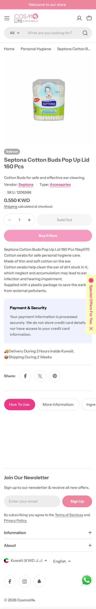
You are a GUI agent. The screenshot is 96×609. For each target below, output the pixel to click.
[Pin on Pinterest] (55, 376)
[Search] (85, 33)
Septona (25, 184)
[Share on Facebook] (25, 376)
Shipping (10, 206)
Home (9, 48)
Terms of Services (69, 515)
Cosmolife (26, 600)
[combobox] (48, 33)
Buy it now (48, 235)
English (59, 561)
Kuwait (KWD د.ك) (26, 560)
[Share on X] (40, 376)
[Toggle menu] (7, 18)
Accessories (60, 184)
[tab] (19, 404)
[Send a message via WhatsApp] (87, 580)
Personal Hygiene (36, 48)
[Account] (79, 18)
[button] (91, 304)
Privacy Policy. (15, 520)
